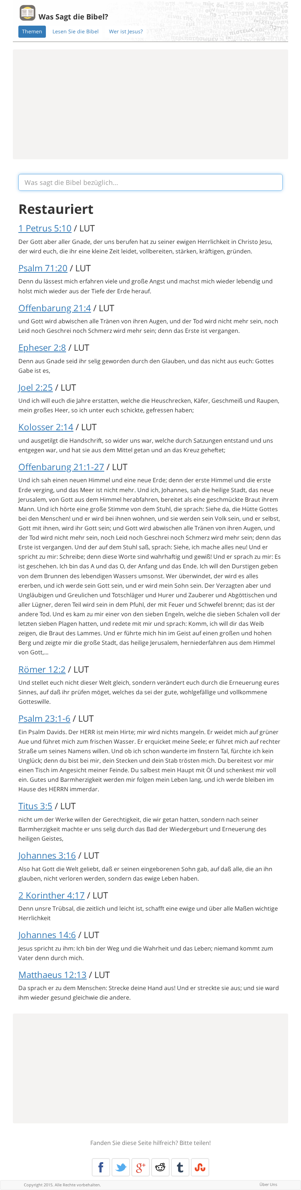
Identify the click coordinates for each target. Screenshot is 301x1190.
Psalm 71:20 (43, 268)
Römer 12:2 (42, 669)
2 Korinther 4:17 (51, 895)
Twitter (121, 1167)
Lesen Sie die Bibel (75, 31)
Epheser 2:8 (42, 347)
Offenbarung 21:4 (54, 308)
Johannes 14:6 (47, 935)
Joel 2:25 (35, 387)
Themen (32, 31)
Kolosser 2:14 (45, 427)
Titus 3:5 (35, 806)
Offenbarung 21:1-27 (61, 467)
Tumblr (180, 1167)
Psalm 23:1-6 (44, 718)
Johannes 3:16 (47, 855)
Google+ (140, 1167)
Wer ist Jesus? (126, 31)
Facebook (101, 1167)
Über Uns (268, 1184)
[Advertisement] (150, 104)
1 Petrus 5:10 (45, 228)
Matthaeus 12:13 (52, 974)
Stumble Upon (200, 1167)
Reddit (160, 1167)
